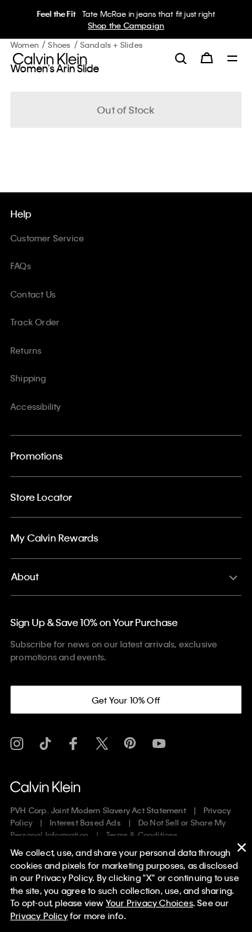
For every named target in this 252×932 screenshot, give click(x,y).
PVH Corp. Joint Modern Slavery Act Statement (98, 810)
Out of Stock (125, 109)
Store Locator (41, 497)
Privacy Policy (39, 915)
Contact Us (33, 294)
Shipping (28, 377)
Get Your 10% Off (126, 699)
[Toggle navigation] (232, 59)
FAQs (20, 265)
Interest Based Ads (85, 822)
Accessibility (35, 406)
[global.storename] (50, 57)
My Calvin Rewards (54, 537)
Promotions (36, 455)
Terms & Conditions (142, 834)
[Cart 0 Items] (206, 58)
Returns (25, 350)
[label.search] (180, 58)
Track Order (34, 321)
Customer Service (47, 237)
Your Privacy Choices (149, 902)
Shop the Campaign (126, 25)
